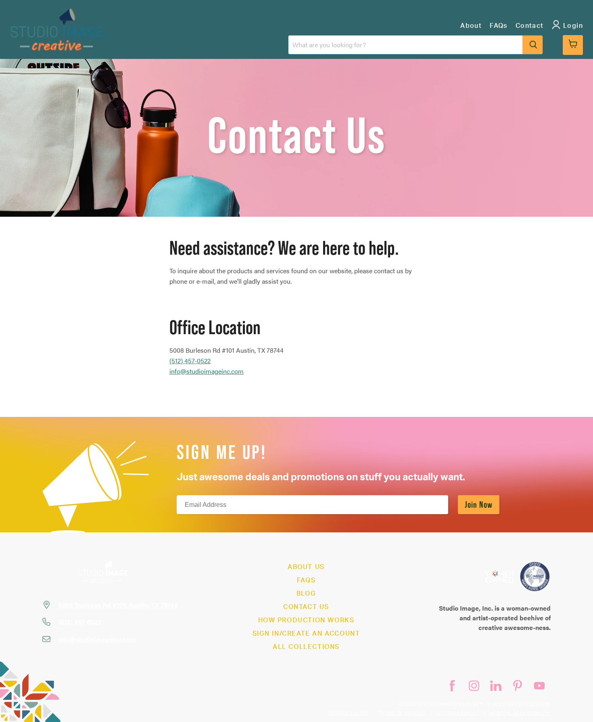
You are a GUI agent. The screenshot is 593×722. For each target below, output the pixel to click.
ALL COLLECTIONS (306, 647)
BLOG (306, 593)
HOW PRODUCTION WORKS (306, 620)
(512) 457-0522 (79, 621)
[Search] (532, 45)
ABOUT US (306, 567)
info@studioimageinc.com (206, 371)
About (471, 26)
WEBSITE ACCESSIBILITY (520, 713)
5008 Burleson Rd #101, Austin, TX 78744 (118, 604)
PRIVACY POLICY (348, 713)
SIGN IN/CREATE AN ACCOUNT (306, 633)
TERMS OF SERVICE (402, 713)
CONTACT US (306, 607)
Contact (530, 26)
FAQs (498, 26)
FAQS (306, 580)
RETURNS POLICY (457, 713)
